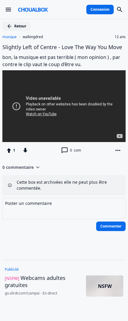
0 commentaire (18, 167)
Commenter (110, 226)
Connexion (100, 9)
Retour (20, 26)
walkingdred (33, 37)
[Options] (118, 150)
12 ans (120, 37)
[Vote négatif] (25, 150)
